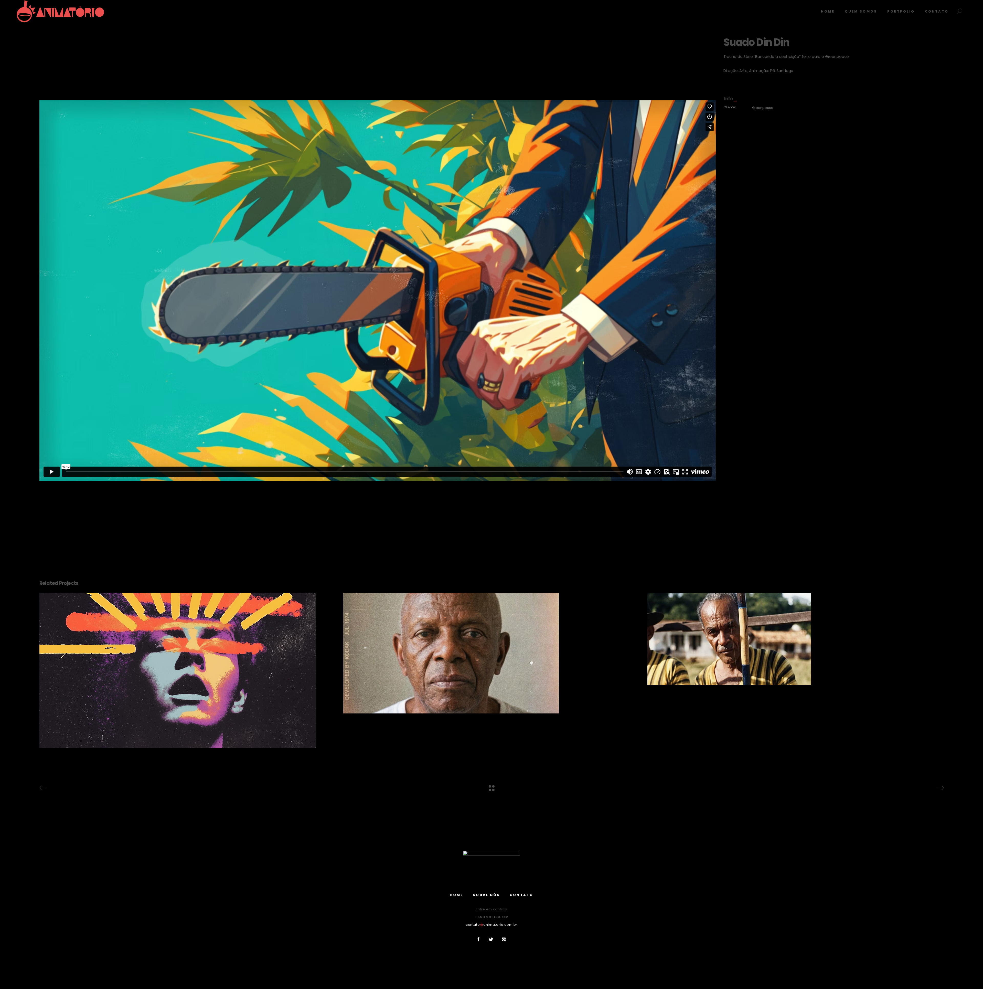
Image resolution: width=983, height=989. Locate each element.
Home (456, 894)
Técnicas (187, 683)
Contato (521, 894)
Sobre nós (486, 894)
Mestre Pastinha (795, 627)
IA (187, 666)
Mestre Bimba (491, 641)
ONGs (187, 677)
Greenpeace (763, 107)
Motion (187, 672)
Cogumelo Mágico (187, 658)
